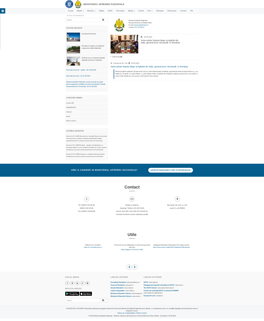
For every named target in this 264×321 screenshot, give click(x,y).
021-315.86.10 (142, 211)
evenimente (79, 15)
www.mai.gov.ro (136, 293)
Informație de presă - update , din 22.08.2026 (81, 70)
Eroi (149, 11)
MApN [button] (79, 11)
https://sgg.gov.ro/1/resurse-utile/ (132, 249)
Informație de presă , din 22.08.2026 (78, 76)
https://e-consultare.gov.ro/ (93, 247)
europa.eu (159, 296)
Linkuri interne (119, 277)
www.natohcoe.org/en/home (153, 293)
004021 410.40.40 (88, 205)
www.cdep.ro (129, 290)
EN (191, 11)
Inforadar (160, 11)
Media (131, 11)
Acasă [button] (70, 11)
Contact (183, 11)
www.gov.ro (129, 285)
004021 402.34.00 (86, 208)
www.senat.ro (128, 288)
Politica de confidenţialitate (126, 313)
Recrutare (120, 11)
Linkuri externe (153, 277)
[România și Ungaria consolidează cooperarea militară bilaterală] (73, 49)
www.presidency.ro (133, 282)
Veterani (69, 112)
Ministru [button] (90, 11)
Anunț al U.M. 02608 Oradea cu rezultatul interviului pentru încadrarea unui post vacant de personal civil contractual (85, 155)
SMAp (101, 11)
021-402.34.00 (139, 208)
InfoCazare (171, 11)
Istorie (68, 116)
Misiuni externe (71, 121)
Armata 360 (70, 103)
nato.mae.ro (179, 285)
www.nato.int (153, 282)
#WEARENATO (71, 107)
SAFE (110, 11)
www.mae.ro (136, 296)
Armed (141, 11)
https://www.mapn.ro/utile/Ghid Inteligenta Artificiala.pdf (171, 247)
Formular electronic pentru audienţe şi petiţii (132, 214)
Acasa (69, 15)
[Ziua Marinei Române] (73, 37)
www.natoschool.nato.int (165, 288)
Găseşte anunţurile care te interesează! (171, 170)
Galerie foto (116, 57)
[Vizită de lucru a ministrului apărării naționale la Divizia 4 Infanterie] (73, 61)
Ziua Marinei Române (89, 34)
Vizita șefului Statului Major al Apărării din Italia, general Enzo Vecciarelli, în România (149, 66)
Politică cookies (141, 313)
